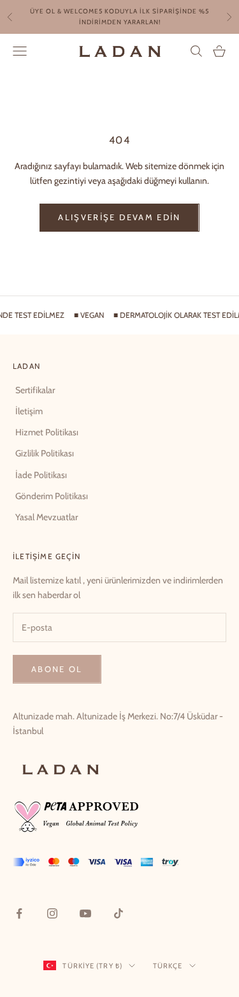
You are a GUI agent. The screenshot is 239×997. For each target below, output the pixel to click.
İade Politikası (41, 475)
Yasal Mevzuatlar (46, 517)
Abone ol (57, 669)
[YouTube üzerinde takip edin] (85, 913)
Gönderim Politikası (51, 496)
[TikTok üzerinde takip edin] (118, 913)
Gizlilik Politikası (44, 453)
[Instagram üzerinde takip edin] (52, 913)
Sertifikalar (35, 390)
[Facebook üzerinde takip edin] (19, 913)
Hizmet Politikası (46, 432)
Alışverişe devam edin (119, 217)
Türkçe (168, 965)
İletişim (29, 411)
